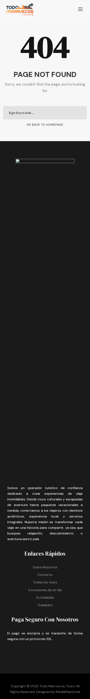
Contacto (45, 574)
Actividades (45, 597)
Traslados (45, 605)
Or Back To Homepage (45, 125)
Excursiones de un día (45, 590)
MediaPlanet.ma (68, 692)
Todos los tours (45, 582)
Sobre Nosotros (45, 567)
